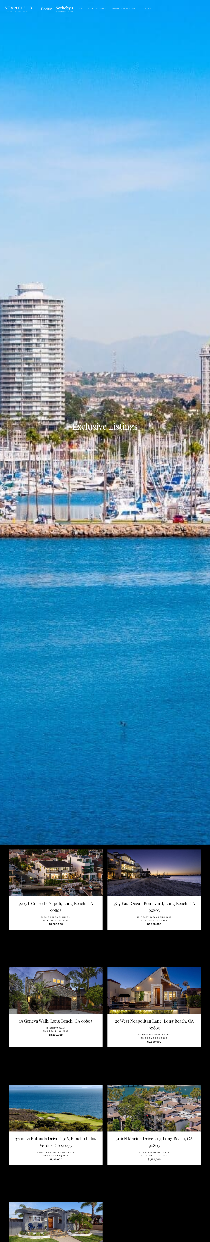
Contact (147, 8)
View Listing (54, 879)
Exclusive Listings (93, 8)
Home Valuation (123, 8)
